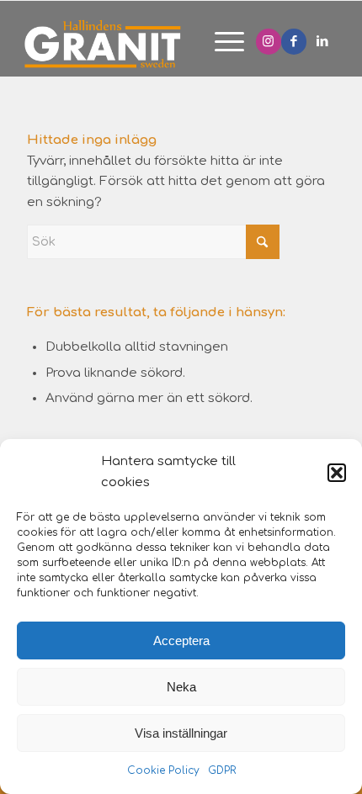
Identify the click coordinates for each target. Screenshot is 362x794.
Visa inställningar (181, 733)
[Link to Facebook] (293, 42)
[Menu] (221, 43)
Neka (181, 687)
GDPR (222, 770)
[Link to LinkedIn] (322, 42)
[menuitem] (221, 43)
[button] (336, 472)
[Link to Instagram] (268, 42)
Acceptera (181, 640)
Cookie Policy (163, 770)
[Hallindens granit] (138, 43)
